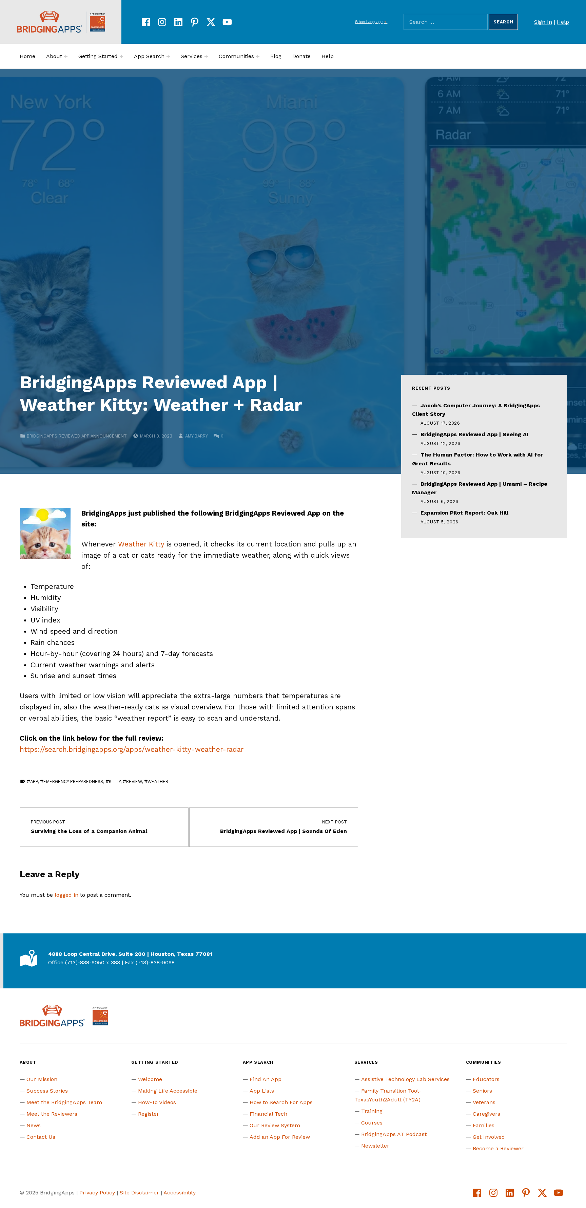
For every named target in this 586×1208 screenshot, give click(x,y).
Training (372, 1111)
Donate (301, 56)
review (134, 781)
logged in (66, 895)
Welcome (150, 1079)
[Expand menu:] (65, 56)
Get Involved (489, 1137)
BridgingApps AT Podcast (394, 1134)
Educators (486, 1079)
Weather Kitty (141, 544)
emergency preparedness (73, 781)
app (34, 781)
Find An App (265, 1079)
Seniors (482, 1091)
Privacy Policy (97, 1192)
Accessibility (179, 1192)
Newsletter (375, 1145)
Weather (158, 781)
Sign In (543, 22)
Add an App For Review (280, 1137)
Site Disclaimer (139, 1192)
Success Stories (47, 1091)
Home (27, 56)
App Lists (262, 1091)
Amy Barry (196, 436)
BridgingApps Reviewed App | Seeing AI (474, 434)
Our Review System (275, 1125)
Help (563, 22)
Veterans (484, 1102)
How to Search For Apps (281, 1102)
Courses (372, 1122)
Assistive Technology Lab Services (405, 1079)
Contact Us (40, 1137)
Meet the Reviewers (51, 1114)
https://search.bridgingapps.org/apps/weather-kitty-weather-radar (131, 749)
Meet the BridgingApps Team (64, 1102)
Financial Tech (268, 1114)
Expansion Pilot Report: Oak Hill (464, 512)
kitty (114, 781)
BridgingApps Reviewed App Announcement (77, 436)
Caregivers (486, 1114)
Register (148, 1114)
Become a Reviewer (498, 1148)
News (33, 1125)
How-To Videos (157, 1102)
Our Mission (41, 1079)
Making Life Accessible (167, 1091)
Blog (275, 56)
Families (483, 1125)
